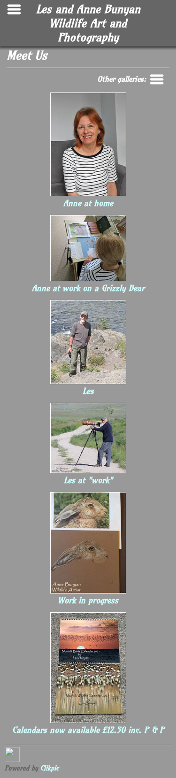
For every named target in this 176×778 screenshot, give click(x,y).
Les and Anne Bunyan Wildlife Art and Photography (88, 23)
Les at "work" (88, 480)
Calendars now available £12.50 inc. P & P (88, 730)
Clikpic (49, 768)
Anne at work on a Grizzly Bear (88, 288)
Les (88, 391)
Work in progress (88, 600)
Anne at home (88, 203)
